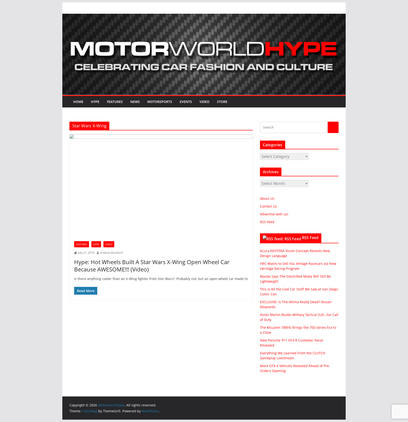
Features (115, 101)
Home (78, 101)
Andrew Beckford (111, 253)
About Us (267, 198)
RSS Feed (267, 222)
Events (186, 101)
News (135, 101)
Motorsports (159, 101)
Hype (95, 101)
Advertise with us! (274, 214)
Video (204, 101)
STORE (222, 101)
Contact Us (268, 206)
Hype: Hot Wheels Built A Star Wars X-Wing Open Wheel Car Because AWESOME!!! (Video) (152, 265)
